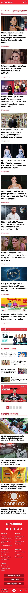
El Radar (3, 554)
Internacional (19, 541)
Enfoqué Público (6, 557)
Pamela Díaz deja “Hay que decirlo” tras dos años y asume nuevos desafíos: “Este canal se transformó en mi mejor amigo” (13, 101)
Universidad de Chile (6, 542)
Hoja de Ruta (5, 559)
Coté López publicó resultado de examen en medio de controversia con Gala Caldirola (13, 69)
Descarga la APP (14, 583)
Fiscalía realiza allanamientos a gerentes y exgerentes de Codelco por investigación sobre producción (13, 511)
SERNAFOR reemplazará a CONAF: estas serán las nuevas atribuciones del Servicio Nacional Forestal (13, 487)
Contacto (18, 554)
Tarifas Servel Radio (5, 569)
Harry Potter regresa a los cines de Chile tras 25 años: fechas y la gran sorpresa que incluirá (13, 287)
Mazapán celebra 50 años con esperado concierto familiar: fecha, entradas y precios (14, 316)
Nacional (18, 544)
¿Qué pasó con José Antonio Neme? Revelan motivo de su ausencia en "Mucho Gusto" (9, 354)
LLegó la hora (5, 552)
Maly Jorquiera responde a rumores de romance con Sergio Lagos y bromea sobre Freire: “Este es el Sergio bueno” (13, 38)
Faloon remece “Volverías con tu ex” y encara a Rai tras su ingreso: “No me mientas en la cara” (13, 256)
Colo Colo (4, 536)
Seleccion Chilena (6, 539)
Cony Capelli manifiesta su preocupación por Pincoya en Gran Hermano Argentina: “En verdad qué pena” (14, 195)
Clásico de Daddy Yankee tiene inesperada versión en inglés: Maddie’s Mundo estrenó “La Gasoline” (13, 225)
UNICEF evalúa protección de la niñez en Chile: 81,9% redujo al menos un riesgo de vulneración (12, 438)
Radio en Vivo (14, 575)
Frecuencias (19, 557)
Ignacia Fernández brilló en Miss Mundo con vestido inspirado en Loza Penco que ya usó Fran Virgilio (13, 164)
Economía (18, 539)
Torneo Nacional (6, 545)
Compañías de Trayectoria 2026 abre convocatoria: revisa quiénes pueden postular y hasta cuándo (12, 133)
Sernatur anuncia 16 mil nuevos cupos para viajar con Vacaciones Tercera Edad (8, 371)
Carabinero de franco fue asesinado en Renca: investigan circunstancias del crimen (13, 462)
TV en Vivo (14, 579)
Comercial (4, 566)
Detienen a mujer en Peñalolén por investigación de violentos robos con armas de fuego (19, 379)
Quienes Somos (20, 552)
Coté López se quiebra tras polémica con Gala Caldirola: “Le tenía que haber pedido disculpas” (18, 362)
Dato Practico (19, 536)
